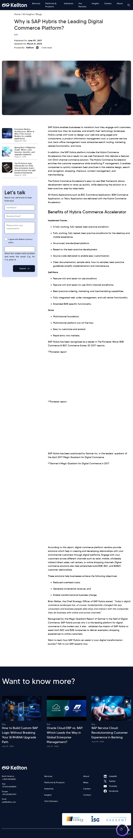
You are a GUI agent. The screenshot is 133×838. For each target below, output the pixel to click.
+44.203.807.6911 (9, 794)
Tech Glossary (51, 801)
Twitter (105, 781)
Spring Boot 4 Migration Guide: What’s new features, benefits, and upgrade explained (24, 151)
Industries (68, 3)
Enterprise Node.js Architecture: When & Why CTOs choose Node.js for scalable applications (24, 134)
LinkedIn (105, 776)
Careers (108, 3)
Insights (95, 3)
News (85, 782)
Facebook (105, 791)
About (120, 3)
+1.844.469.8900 (9, 779)
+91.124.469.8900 (9, 787)
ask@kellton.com (9, 802)
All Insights (28, 14)
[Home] (14, 5)
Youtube (105, 786)
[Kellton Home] (23, 768)
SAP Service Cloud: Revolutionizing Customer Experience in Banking (109, 732)
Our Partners (82, 5)
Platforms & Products (50, 5)
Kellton (30, 47)
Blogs (39, 14)
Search (128, 5)
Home (17, 14)
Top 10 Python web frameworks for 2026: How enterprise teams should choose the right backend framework (25, 168)
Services (36, 3)
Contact (87, 795)
